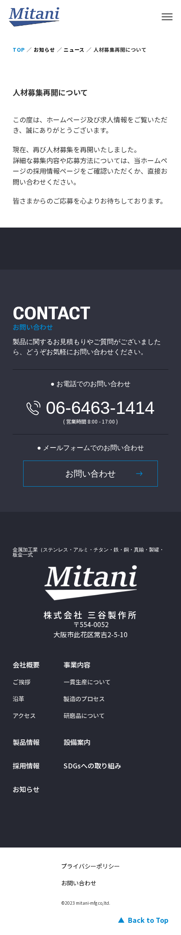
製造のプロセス (84, 698)
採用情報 (26, 765)
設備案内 (77, 742)
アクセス (24, 715)
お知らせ (26, 789)
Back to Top (148, 920)
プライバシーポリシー (90, 866)
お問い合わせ (90, 474)
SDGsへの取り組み (92, 765)
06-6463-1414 (100, 408)
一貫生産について (87, 682)
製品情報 (26, 742)
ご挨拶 (21, 682)
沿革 (18, 698)
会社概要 (26, 665)
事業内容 (77, 665)
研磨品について (84, 715)
